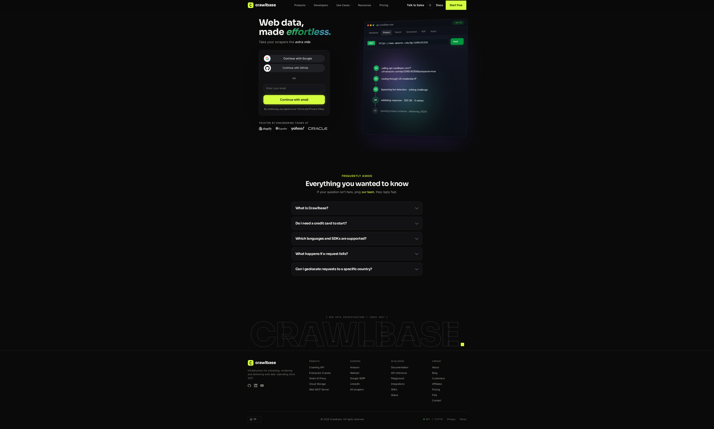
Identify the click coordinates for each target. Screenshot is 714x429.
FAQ (434, 395)
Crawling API (316, 367)
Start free (456, 5)
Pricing (383, 5)
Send (455, 41)
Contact (436, 400)
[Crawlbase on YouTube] (262, 385)
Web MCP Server (319, 389)
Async (433, 31)
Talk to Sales (415, 5)
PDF (424, 31)
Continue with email (294, 99)
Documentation (399, 367)
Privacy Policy (316, 109)
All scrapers (357, 389)
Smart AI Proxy (317, 378)
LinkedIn (355, 383)
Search (398, 32)
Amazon (354, 367)
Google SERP (357, 378)
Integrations (398, 383)
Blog (434, 372)
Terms (300, 109)
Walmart (354, 372)
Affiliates (437, 383)
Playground (397, 378)
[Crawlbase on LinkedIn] (255, 385)
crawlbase (265, 5)
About (435, 367)
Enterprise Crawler (320, 372)
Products (299, 5)
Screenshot (411, 31)
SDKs (394, 389)
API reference (399, 372)
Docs (439, 5)
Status (394, 395)
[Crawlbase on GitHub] (249, 385)
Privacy (451, 419)
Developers (321, 5)
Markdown (374, 32)
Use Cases (343, 5)
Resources (364, 5)
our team (368, 192)
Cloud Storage (317, 383)
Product (386, 32)
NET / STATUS (434, 419)
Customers (438, 378)
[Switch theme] (430, 5)
